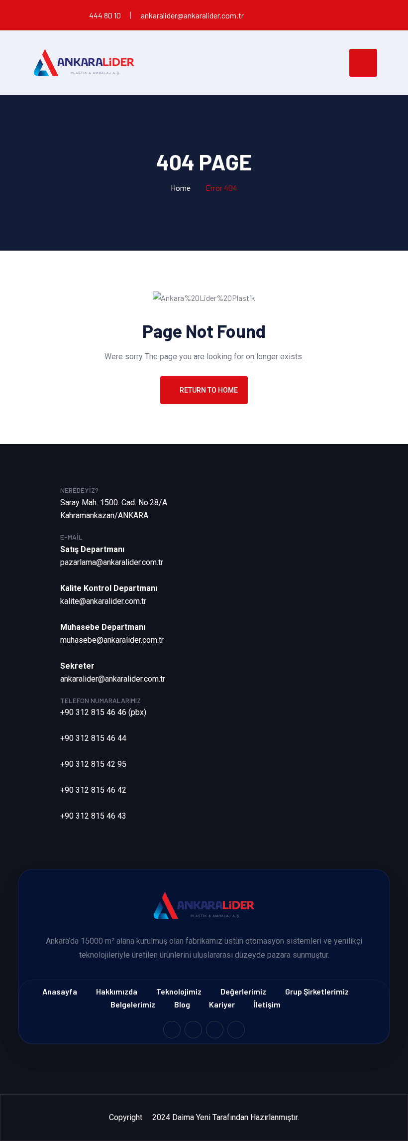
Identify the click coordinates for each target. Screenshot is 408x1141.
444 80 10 (105, 15)
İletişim (267, 1004)
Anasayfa (59, 991)
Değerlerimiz (243, 991)
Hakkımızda (116, 991)
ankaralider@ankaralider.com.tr (192, 15)
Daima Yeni (191, 1117)
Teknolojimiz (179, 991)
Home (181, 187)
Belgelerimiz (132, 1004)
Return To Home (209, 390)
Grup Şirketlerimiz (317, 991)
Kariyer (222, 1004)
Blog (182, 1004)
